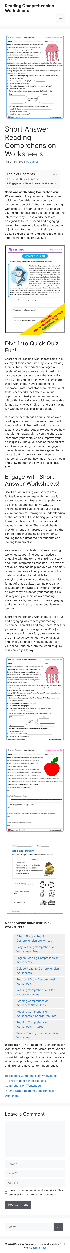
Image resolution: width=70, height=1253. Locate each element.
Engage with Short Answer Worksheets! (32, 183)
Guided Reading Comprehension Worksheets (37, 971)
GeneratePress (38, 1247)
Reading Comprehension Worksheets (33, 1075)
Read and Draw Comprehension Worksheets (37, 981)
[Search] (58, 1227)
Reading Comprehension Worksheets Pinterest (32, 1024)
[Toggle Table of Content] (52, 174)
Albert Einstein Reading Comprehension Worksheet (34, 938)
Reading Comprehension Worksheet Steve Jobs (32, 1003)
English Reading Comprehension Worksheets (37, 960)
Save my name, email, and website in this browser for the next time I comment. (35, 1192)
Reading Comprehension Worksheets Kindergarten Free (36, 1014)
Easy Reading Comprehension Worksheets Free (36, 949)
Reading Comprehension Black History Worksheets (36, 992)
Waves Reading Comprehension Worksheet (37, 1035)
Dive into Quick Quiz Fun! (24, 179)
